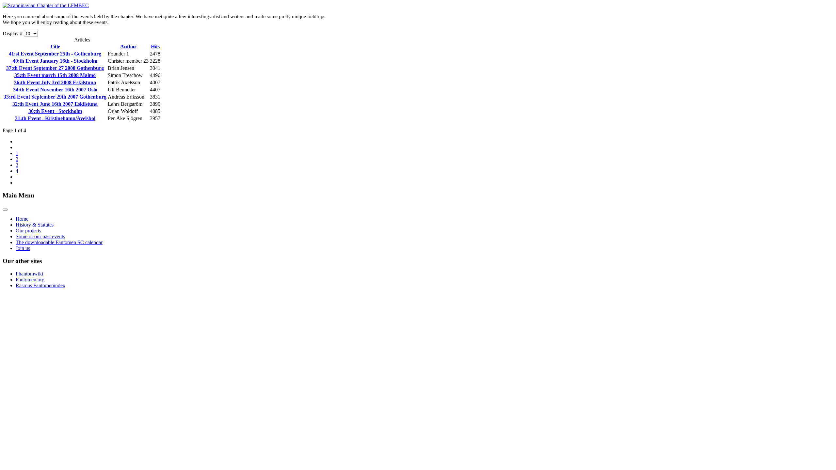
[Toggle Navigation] (5, 210)
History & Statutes (35, 224)
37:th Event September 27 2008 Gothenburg (55, 68)
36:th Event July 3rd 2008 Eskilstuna (55, 82)
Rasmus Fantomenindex (40, 285)
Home (22, 219)
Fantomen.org (30, 279)
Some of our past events (40, 236)
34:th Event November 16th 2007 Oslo (55, 89)
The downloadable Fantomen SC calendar (59, 242)
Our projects (28, 230)
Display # (13, 33)
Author (128, 46)
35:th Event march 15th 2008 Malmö (55, 75)
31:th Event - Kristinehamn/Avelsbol (55, 118)
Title (55, 46)
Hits (155, 46)
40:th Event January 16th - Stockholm (55, 61)
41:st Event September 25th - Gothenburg (55, 53)
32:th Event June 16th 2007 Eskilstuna (55, 104)
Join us (23, 248)
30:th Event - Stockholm (55, 111)
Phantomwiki (29, 273)
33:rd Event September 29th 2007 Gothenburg (55, 97)
